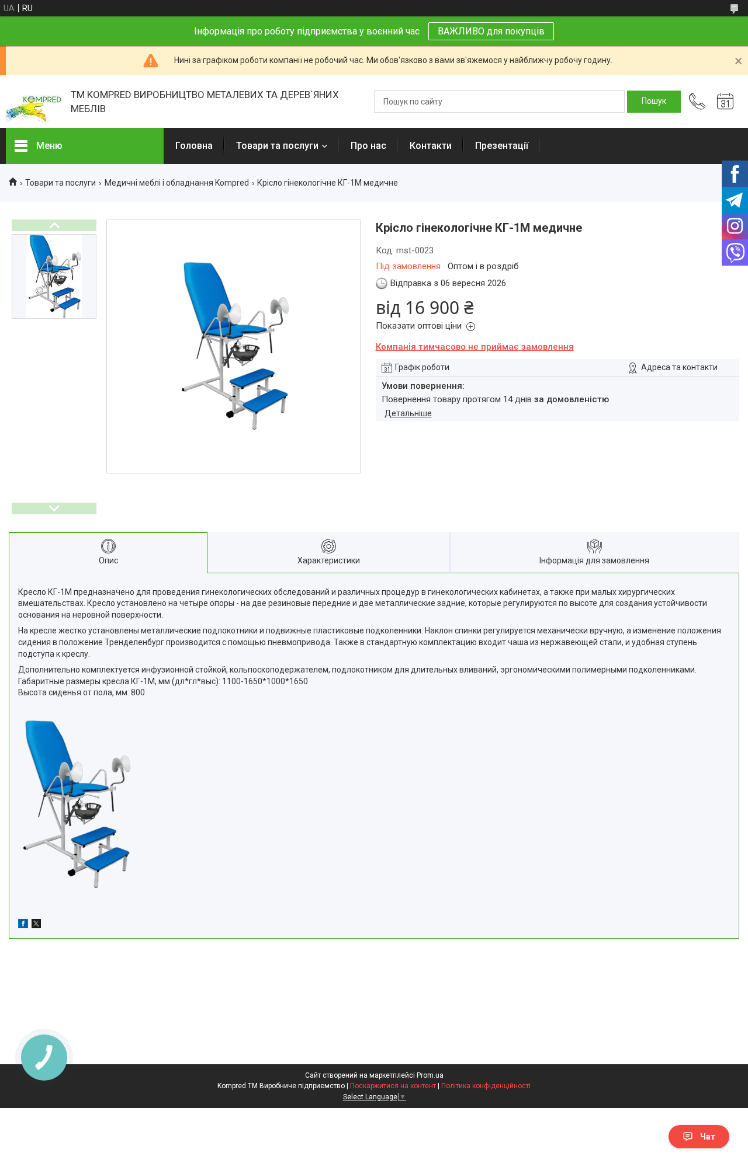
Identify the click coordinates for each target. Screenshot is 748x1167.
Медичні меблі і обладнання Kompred (177, 182)
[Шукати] (654, 101)
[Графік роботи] (725, 101)
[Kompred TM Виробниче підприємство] (32, 102)
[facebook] (23, 925)
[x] (36, 925)
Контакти (431, 145)
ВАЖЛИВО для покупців (491, 31)
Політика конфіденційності (486, 1086)
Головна (194, 145)
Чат (707, 1136)
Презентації (501, 145)
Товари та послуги (277, 145)
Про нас (368, 145)
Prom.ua (430, 1075)
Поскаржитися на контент (393, 1086)
